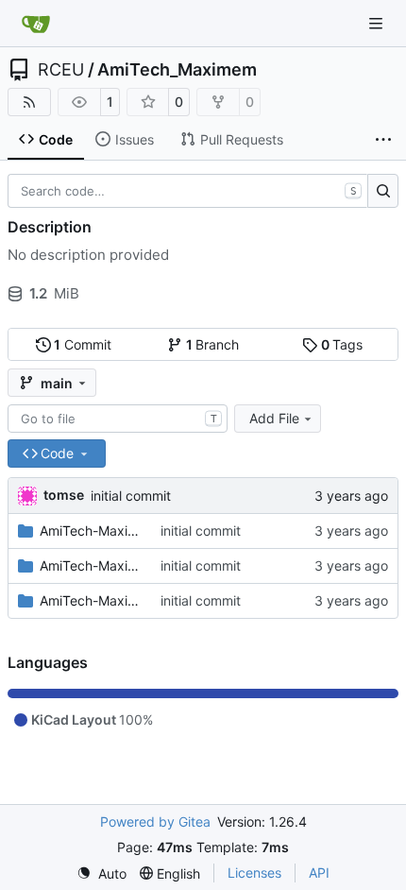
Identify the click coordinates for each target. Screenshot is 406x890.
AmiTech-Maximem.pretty (91, 600)
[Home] (35, 24)
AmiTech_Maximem (177, 69)
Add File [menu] (274, 418)
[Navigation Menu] (378, 23)
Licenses (254, 872)
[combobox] (118, 418)
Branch (213, 344)
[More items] (383, 140)
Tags (342, 344)
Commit (82, 344)
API (319, 872)
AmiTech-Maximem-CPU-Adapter (91, 530)
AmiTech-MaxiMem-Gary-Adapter (91, 565)
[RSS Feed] (29, 102)
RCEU (61, 69)
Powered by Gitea (155, 821)
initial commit (131, 496)
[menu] (101, 873)
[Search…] (382, 191)
